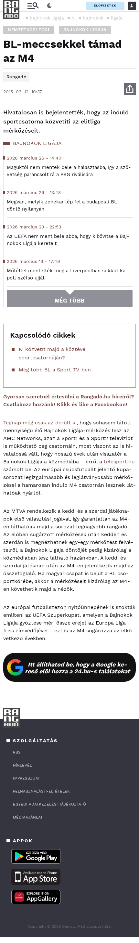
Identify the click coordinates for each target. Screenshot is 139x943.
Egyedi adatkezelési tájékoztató (49, 804)
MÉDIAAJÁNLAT (28, 817)
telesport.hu (119, 462)
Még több (70, 300)
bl (73, 17)
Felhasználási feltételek (41, 791)
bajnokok (93, 17)
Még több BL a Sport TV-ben (55, 370)
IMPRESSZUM (26, 778)
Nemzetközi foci (28, 29)
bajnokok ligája (47, 17)
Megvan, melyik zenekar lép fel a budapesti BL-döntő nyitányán (63, 205)
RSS (17, 752)
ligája (117, 17)
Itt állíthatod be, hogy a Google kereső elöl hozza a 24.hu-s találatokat (77, 668)
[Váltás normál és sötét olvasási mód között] (49, 6)
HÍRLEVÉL (22, 765)
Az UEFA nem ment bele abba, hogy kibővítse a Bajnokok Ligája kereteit (68, 239)
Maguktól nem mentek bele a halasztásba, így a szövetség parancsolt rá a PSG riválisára (69, 170)
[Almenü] (33, 5)
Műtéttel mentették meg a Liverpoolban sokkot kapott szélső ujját (67, 274)
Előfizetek (105, 5)
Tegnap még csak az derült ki (40, 423)
